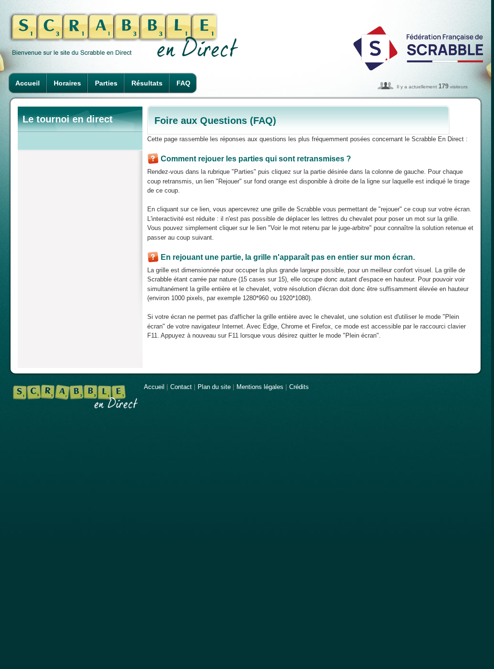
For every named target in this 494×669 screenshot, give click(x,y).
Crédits (299, 386)
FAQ (183, 83)
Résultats (147, 83)
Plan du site (214, 386)
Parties (106, 83)
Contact (181, 386)
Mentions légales (259, 386)
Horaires (67, 83)
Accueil (27, 83)
